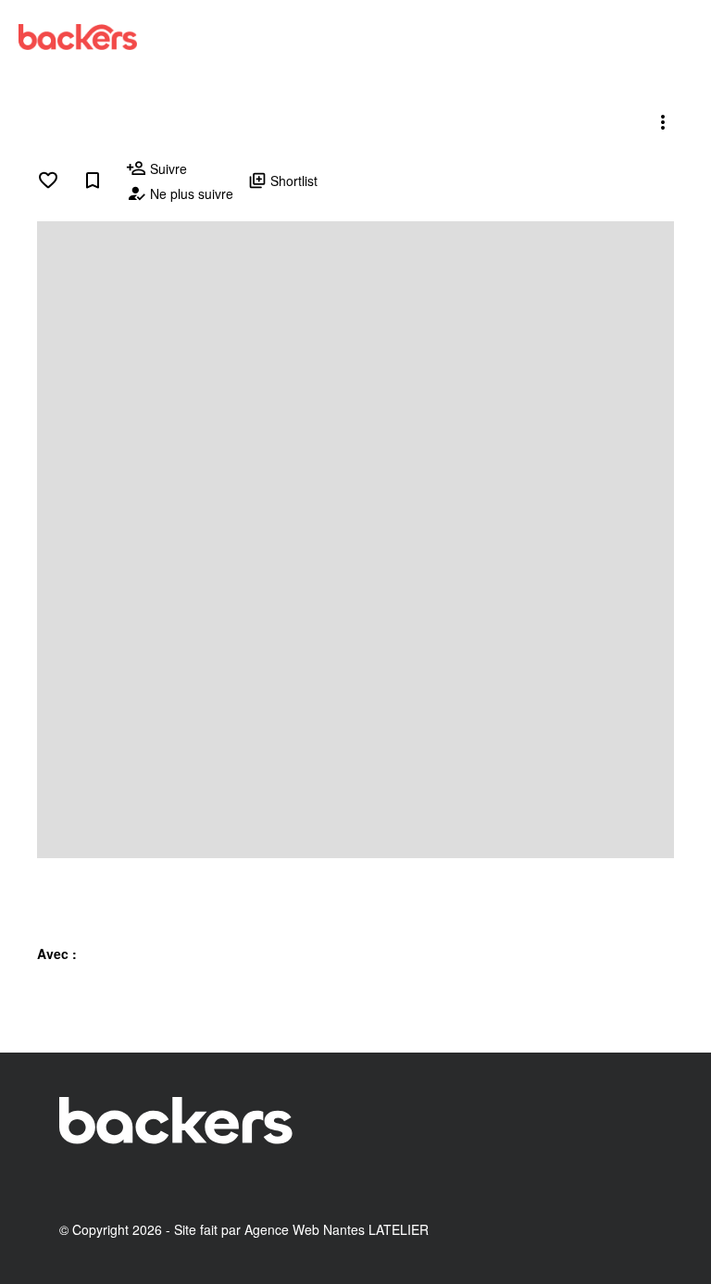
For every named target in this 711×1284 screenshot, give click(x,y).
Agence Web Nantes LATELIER (336, 1229)
